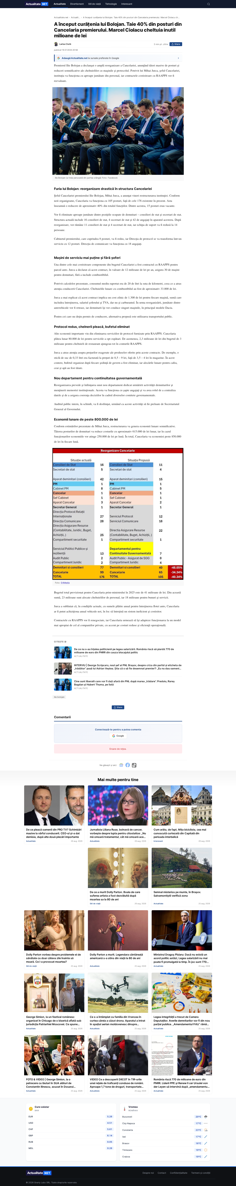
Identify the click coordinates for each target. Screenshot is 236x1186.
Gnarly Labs (40, 1182)
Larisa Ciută (65, 44)
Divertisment (77, 3)
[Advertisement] (54, 870)
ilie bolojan (59, 697)
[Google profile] (121, 765)
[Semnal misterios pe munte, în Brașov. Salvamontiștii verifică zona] (182, 868)
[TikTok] (134, 765)
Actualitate (36, 4)
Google (120, 736)
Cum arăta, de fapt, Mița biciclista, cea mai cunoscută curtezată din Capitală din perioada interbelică (180, 833)
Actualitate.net (61, 17)
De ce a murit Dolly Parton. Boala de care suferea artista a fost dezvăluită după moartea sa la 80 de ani (115, 895)
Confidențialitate (178, 1173)
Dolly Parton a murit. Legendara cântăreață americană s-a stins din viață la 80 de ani (116, 956)
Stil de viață (94, 3)
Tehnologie (111, 3)
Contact (162, 1173)
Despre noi (148, 1173)
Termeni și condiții (200, 1173)
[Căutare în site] (209, 4)
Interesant (126, 3)
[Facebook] (127, 765)
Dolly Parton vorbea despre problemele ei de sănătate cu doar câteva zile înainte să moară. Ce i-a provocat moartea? (53, 958)
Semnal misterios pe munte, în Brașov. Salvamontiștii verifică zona (177, 893)
